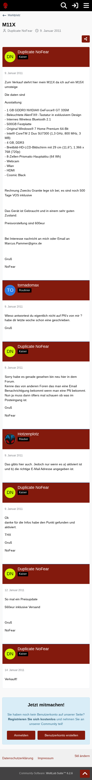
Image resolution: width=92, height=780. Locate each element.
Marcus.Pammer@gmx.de (23, 243)
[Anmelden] (75, 5)
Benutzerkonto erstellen (61, 735)
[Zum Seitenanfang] (85, 774)
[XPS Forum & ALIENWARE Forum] (5, 5)
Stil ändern (82, 756)
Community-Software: (46, 773)
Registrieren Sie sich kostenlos (32, 719)
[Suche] (63, 5)
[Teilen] (86, 39)
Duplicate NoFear (20, 30)
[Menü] (86, 5)
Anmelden (21, 735)
